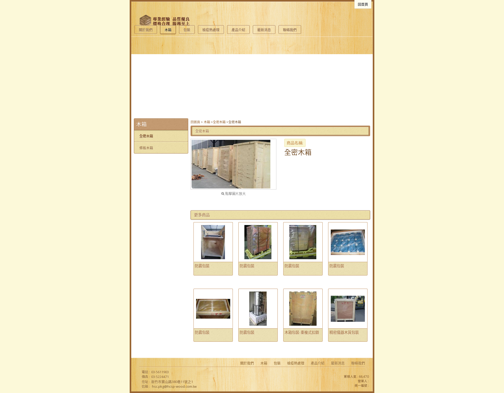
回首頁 (195, 122)
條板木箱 (146, 147)
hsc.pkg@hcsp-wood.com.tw (174, 386)
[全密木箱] (233, 164)
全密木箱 (219, 122)
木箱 (207, 122)
